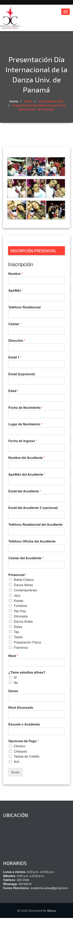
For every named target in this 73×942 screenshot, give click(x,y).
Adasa (51, 910)
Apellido (15, 290)
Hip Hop (20, 611)
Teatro (18, 637)
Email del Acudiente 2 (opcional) (33, 508)
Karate (18, 600)
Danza (13, 691)
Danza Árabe (23, 621)
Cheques (20, 751)
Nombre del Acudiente (26, 458)
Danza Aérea (23, 584)
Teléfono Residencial (24, 307)
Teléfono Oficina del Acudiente (32, 541)
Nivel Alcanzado (20, 707)
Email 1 (14, 357)
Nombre (15, 274)
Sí (15, 677)
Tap (16, 631)
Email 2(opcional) (21, 374)
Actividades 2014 (51, 101)
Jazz (17, 595)
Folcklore (20, 605)
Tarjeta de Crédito (26, 756)
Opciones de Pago (23, 741)
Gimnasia (21, 616)
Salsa (18, 626)
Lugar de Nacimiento (25, 424)
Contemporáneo (25, 590)
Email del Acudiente (24, 491)
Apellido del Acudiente (26, 474)
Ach (16, 761)
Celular (14, 324)
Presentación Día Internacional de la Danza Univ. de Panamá (39, 107)
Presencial (17, 575)
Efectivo (19, 746)
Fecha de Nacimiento (25, 408)
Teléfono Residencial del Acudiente (35, 525)
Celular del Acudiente (25, 558)
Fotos (28, 101)
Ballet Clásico (24, 579)
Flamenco (21, 647)
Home (13, 101)
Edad (13, 391)
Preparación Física (27, 642)
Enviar (15, 772)
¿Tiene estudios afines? (26, 672)
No (16, 682)
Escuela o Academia (24, 724)
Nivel (13, 656)
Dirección (16, 341)
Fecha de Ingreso (22, 441)
